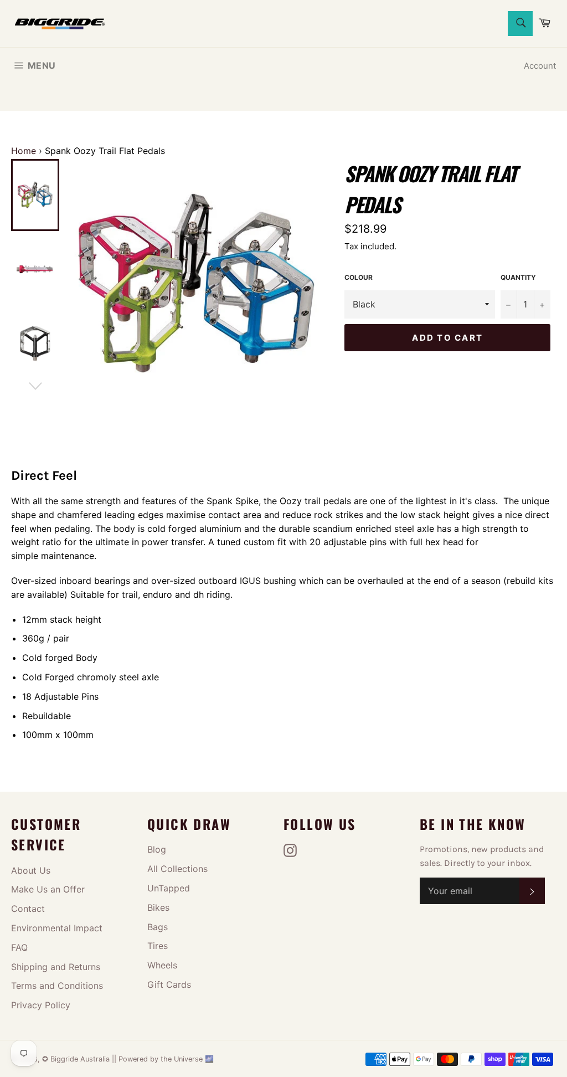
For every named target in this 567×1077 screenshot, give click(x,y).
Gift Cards (169, 984)
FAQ (19, 947)
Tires (157, 945)
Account (540, 65)
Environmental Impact (56, 928)
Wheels (162, 965)
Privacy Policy (40, 1005)
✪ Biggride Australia (77, 1059)
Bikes (158, 907)
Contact (28, 908)
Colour (358, 277)
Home (23, 150)
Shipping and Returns (55, 966)
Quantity (518, 277)
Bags (157, 926)
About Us (30, 870)
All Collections (177, 868)
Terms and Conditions (57, 985)
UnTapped (168, 888)
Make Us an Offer (48, 889)
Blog (156, 849)
